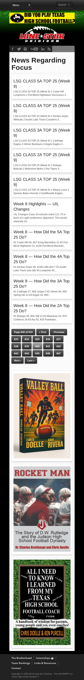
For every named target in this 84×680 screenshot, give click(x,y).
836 (48, 339)
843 (16, 353)
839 (27, 346)
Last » (30, 360)
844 (27, 353)
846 (48, 353)
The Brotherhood (21, 658)
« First (42, 332)
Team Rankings (20, 663)
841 (48, 346)
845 (37, 353)
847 (58, 353)
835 (37, 339)
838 (16, 346)
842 (58, 346)
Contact (16, 668)
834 (27, 339)
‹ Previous (58, 332)
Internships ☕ (45, 658)
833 (16, 339)
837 (58, 339)
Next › (17, 360)
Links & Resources (45, 663)
